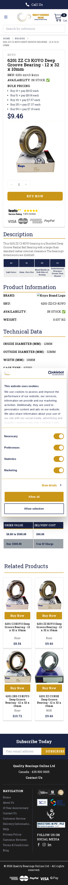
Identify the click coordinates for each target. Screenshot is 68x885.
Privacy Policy (12, 834)
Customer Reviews (15, 839)
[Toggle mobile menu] (6, 17)
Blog (6, 850)
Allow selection (34, 508)
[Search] (61, 29)
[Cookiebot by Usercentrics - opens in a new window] (48, 373)
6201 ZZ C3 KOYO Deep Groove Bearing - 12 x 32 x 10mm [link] (31, 43)
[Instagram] (44, 844)
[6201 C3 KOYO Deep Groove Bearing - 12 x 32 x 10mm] (17, 594)
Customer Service (14, 818)
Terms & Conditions (15, 845)
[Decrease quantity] (12, 184)
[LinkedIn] (49, 844)
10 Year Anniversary (15, 808)
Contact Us (34, 777)
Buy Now (17, 615)
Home (7, 797)
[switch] (58, 448)
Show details (49, 485)
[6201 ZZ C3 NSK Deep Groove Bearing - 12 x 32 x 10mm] (49, 667)
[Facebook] (38, 844)
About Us (8, 802)
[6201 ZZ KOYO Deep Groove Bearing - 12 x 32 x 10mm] (49, 594)
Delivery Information (17, 824)
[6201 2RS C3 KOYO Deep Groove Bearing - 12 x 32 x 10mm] (17, 667)
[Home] (33, 17)
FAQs (6, 829)
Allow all (34, 496)
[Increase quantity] (26, 184)
